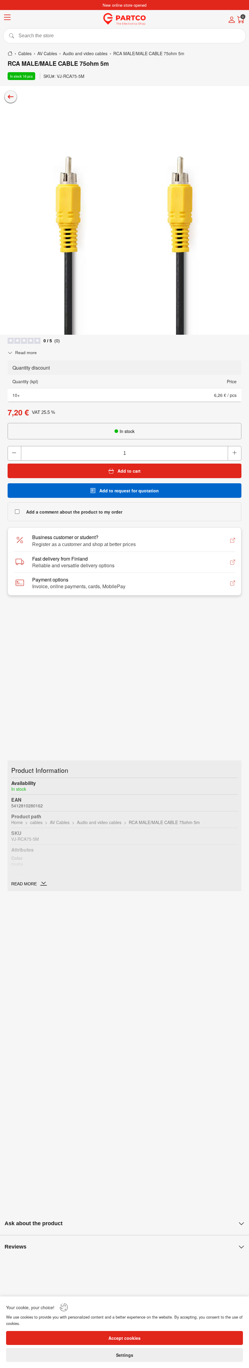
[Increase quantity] (234, 453)
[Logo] (124, 19)
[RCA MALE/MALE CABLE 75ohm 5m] (124, 210)
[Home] (10, 53)
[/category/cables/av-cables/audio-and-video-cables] (11, 97)
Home (17, 822)
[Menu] (7, 18)
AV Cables (60, 822)
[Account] (231, 20)
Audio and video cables (99, 822)
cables (36, 822)
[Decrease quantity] (14, 453)
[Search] (124, 35)
